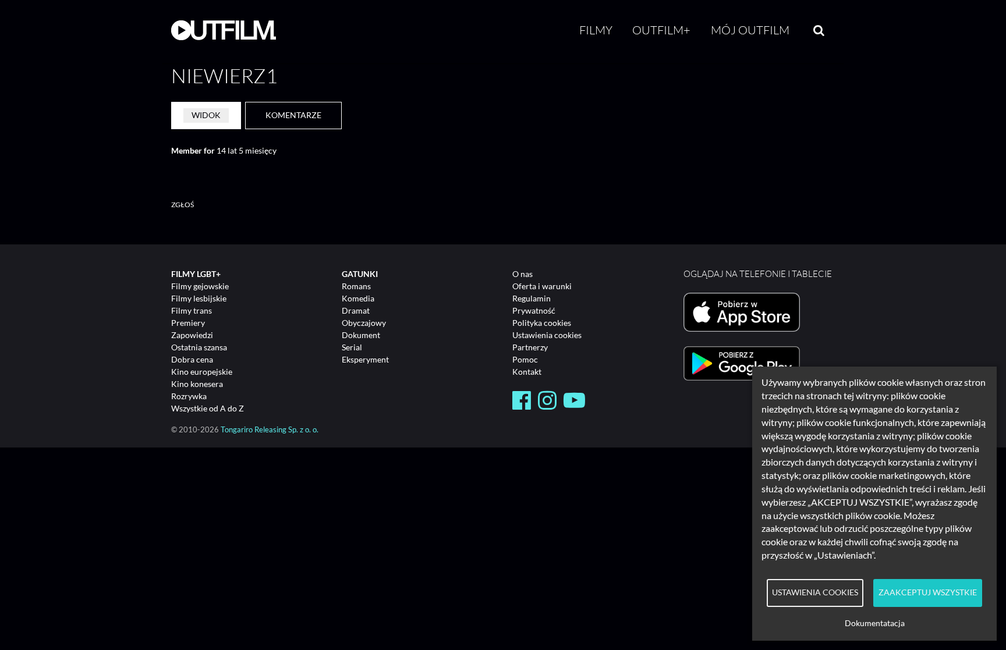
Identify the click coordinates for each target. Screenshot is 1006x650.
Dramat (356, 310)
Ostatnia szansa (199, 347)
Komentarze (293, 115)
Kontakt (526, 371)
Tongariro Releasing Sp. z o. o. (269, 429)
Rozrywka (189, 396)
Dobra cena (192, 359)
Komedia (358, 298)
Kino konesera (197, 384)
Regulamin (531, 298)
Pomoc (525, 359)
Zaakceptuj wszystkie (928, 592)
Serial (352, 347)
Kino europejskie (201, 371)
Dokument (361, 335)
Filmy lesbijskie (198, 298)
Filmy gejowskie (200, 286)
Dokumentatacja (875, 623)
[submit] (818, 30)
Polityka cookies (541, 323)
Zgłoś (182, 204)
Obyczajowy (364, 323)
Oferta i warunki (542, 286)
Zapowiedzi (192, 335)
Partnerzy (530, 347)
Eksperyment (365, 359)
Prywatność (533, 310)
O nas (522, 274)
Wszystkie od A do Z (207, 408)
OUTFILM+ (661, 30)
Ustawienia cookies (547, 335)
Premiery (188, 323)
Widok (206, 115)
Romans (356, 286)
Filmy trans (191, 310)
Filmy (595, 30)
